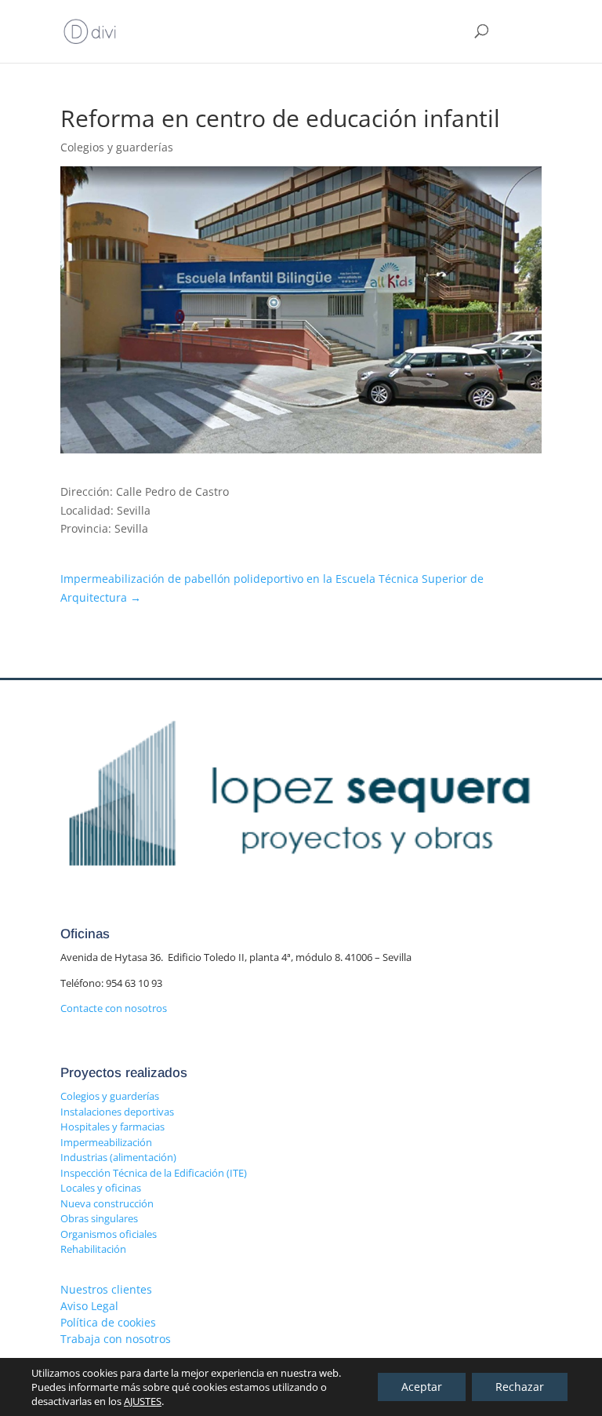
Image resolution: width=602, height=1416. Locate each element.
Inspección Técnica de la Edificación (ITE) (153, 1173)
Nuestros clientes (106, 1289)
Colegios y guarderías (109, 1096)
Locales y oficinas (100, 1188)
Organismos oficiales (108, 1234)
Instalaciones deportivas (117, 1112)
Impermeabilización (106, 1142)
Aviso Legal (89, 1305)
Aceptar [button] (421, 1386)
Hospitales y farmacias (112, 1126)
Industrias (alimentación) (118, 1157)
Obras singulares (99, 1218)
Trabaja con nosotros (115, 1338)
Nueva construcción (107, 1203)
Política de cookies (108, 1322)
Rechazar (519, 1386)
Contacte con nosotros (113, 1008)
